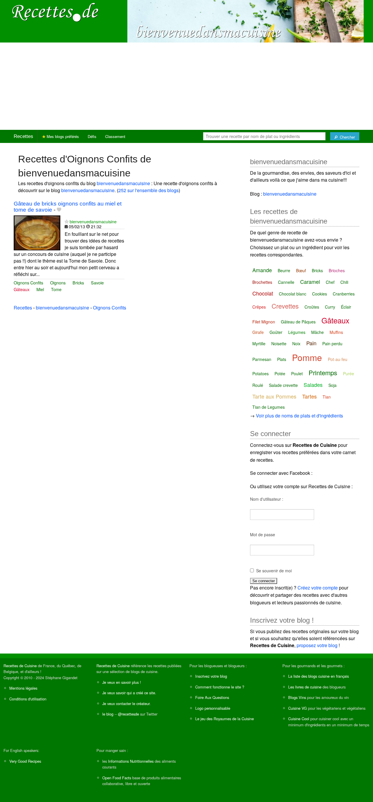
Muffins (336, 332)
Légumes (296, 332)
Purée (348, 373)
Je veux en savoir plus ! (121, 682)
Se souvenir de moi (274, 570)
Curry (330, 307)
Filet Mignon (263, 322)
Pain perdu (332, 343)
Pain (311, 343)
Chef (330, 282)
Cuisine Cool (298, 718)
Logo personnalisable (212, 708)
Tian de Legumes (268, 407)
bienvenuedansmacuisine (123, 183)
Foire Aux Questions (212, 697)
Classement (115, 136)
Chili (344, 282)
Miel (40, 289)
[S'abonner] (66, 221)
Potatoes (260, 373)
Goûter (276, 332)
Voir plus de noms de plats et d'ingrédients (299, 415)
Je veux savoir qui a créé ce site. (129, 692)
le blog (107, 714)
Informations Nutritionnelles (131, 761)
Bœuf (301, 270)
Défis (92, 136)
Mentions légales (23, 688)
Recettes (23, 136)
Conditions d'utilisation (27, 699)
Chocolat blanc (292, 294)
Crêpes (259, 307)
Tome (56, 289)
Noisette (278, 343)
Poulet (297, 373)
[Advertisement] (186, 86)
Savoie (97, 282)
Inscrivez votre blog (211, 676)
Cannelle (286, 282)
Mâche (317, 332)
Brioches (337, 270)
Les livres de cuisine (304, 687)
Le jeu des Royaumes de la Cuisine (224, 718)
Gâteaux (21, 289)
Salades (313, 384)
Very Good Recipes (25, 761)
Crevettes (285, 305)
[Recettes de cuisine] (55, 11)
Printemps (323, 372)
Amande (262, 270)
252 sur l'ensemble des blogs (148, 190)
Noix (296, 343)
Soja (332, 385)
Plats (281, 359)
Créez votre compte (318, 587)
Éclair (346, 307)
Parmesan (261, 359)
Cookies (319, 294)
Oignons (58, 282)
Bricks (78, 282)
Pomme (307, 357)
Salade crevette (283, 385)
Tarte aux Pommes (274, 396)
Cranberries (344, 294)
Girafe (258, 332)
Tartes (309, 396)
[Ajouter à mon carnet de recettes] (59, 210)
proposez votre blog (317, 645)
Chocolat (262, 293)
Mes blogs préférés (62, 136)
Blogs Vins (297, 697)
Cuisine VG (297, 708)
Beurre (284, 270)
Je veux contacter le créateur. (126, 703)
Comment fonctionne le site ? (219, 687)
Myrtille (258, 343)
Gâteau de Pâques (298, 322)
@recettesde (128, 714)
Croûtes (312, 307)
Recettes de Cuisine (20, 665)
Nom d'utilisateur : (266, 499)
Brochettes (262, 282)
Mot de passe (262, 534)
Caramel (310, 281)
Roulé (257, 385)
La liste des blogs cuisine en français (318, 676)
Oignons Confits (28, 282)
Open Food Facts (116, 777)
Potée (280, 373)
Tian (327, 397)
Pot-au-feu (337, 359)
